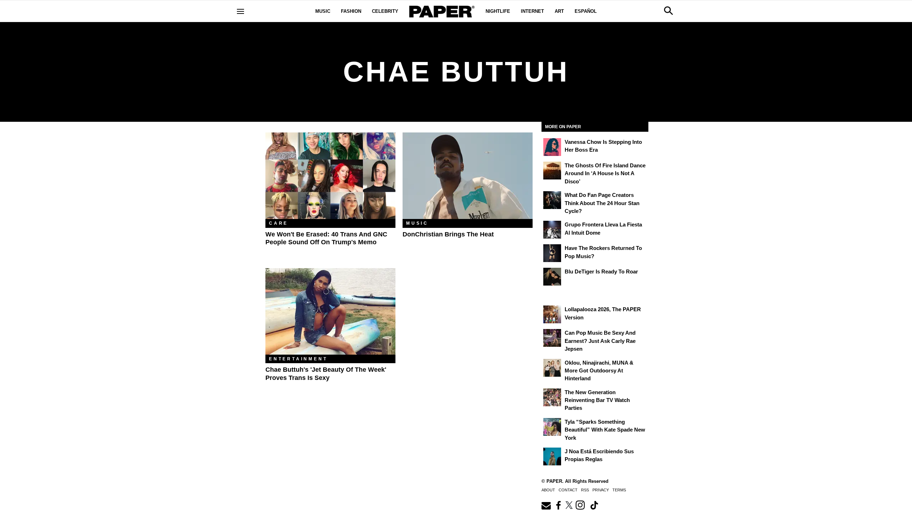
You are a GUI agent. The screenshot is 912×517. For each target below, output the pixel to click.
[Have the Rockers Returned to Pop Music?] (552, 253)
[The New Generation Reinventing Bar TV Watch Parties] (552, 397)
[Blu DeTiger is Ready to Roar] (552, 277)
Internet (532, 11)
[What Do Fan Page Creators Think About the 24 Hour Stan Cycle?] (552, 200)
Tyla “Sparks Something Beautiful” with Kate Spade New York (605, 430)
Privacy (600, 490)
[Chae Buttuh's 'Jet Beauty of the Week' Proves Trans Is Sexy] (330, 311)
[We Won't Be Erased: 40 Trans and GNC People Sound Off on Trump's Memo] (330, 175)
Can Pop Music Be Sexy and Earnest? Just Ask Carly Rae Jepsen (600, 341)
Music (322, 11)
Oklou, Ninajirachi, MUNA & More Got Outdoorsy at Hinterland (599, 371)
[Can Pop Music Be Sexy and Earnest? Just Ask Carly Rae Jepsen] (552, 338)
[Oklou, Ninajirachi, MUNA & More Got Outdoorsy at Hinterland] (552, 368)
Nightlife (498, 11)
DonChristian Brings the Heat (448, 234)
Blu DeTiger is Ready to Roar (601, 271)
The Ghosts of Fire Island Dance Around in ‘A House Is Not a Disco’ (605, 173)
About (548, 490)
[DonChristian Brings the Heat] (468, 175)
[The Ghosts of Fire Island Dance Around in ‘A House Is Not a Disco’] (552, 170)
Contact (568, 490)
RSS (585, 490)
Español (586, 11)
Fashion (351, 11)
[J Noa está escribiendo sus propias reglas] (552, 456)
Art (559, 11)
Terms (619, 490)
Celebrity (385, 11)
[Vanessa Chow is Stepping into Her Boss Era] (552, 147)
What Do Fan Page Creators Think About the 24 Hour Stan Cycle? (602, 203)
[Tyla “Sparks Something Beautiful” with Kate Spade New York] (552, 427)
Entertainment (298, 358)
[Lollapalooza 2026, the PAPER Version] (552, 314)
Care (278, 223)
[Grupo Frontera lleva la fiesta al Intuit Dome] (552, 230)
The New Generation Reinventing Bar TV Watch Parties (597, 400)
